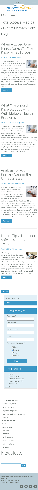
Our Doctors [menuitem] (6, 424)
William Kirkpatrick (17, 57)
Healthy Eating (15, 376)
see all (7, 387)
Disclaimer (4, 482)
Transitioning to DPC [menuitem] (13, 298)
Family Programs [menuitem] (8, 407)
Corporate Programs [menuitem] (9, 411)
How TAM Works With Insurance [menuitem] (13, 414)
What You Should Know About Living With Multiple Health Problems (17, 111)
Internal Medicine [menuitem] (8, 440)
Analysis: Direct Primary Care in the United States (16, 174)
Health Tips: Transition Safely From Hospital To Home (18, 239)
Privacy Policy (14, 482)
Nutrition (13, 383)
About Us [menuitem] (5, 417)
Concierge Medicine (16, 379)
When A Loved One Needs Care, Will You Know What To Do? (17, 48)
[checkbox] (20, 351)
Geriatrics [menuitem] (5, 447)
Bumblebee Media (13, 480)
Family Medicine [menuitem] (7, 437)
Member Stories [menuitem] (7, 427)
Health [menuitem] (8, 303)
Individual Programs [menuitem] (9, 404)
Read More (6, 90)
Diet (11, 374)
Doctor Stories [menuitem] (7, 431)
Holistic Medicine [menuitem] (8, 444)
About (7, 15)
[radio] (22, 347)
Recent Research (15, 381)
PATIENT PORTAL (19, 3)
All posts (5, 291)
